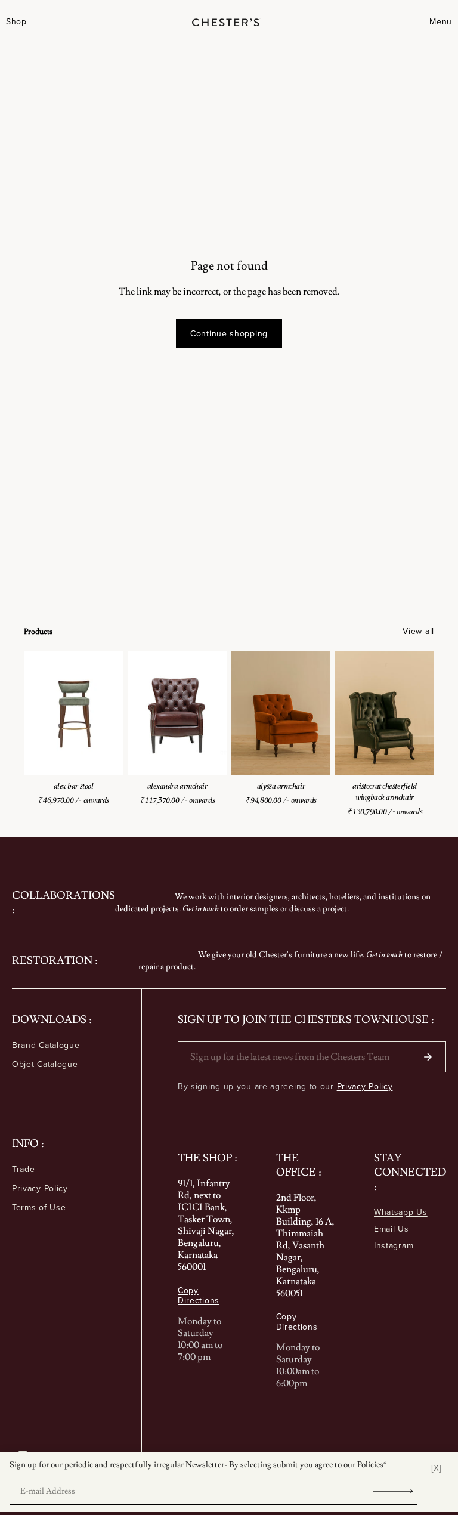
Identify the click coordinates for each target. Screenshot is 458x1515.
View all (418, 631)
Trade (23, 1169)
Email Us (391, 1229)
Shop (16, 22)
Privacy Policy (40, 1188)
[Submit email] (393, 1491)
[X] (436, 1468)
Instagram (393, 1245)
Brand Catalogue (46, 1045)
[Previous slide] (42, 713)
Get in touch (200, 909)
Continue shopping (229, 333)
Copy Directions (198, 1295)
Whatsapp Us (401, 1212)
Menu (440, 22)
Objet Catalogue (45, 1064)
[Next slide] (105, 713)
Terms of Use (39, 1207)
